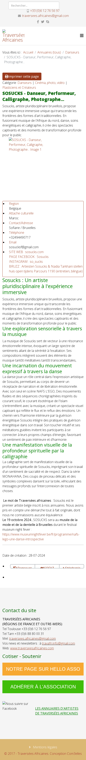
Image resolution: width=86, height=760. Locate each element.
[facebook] (38, 22)
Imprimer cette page (23, 76)
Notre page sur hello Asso (43, 669)
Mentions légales (44, 747)
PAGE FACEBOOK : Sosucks (29, 256)
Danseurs (72, 52)
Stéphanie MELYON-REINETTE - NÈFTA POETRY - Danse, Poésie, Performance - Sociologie (71, 567)
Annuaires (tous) (49, 52)
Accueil (28, 52)
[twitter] (42, 22)
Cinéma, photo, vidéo (50, 82)
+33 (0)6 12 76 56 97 (45, 10)
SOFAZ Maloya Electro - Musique (47, 567)
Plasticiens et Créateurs (19, 87)
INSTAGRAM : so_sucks (26, 261)
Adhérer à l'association (43, 686)
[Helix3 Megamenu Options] (82, 35)
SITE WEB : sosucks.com (26, 252)
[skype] (47, 22)
